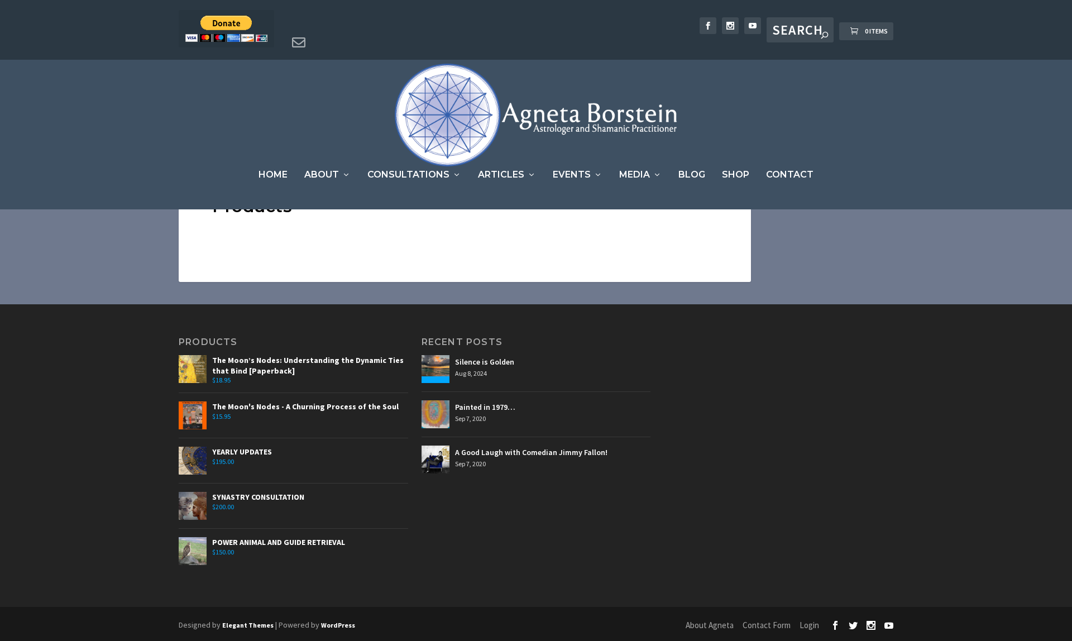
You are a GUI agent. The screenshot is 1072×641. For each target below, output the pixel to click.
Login (809, 625)
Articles (501, 175)
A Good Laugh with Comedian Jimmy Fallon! (531, 452)
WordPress (338, 625)
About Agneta (710, 625)
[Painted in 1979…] (435, 414)
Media (634, 175)
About (321, 175)
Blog (691, 175)
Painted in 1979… (485, 407)
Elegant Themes (248, 625)
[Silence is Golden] (435, 369)
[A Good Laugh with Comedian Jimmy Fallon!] (435, 459)
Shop (735, 175)
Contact (789, 175)
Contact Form (767, 625)
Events (572, 175)
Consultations (408, 175)
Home (273, 175)
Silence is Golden (484, 362)
